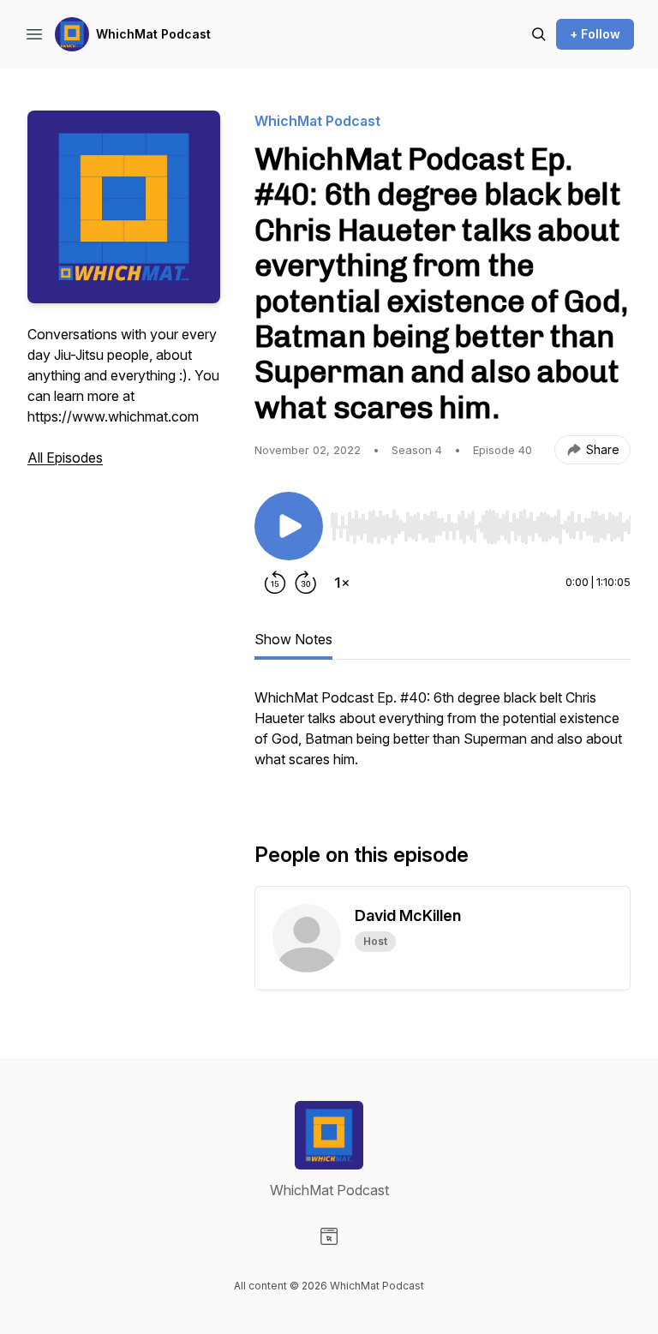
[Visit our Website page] (329, 1236)
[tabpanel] (442, 737)
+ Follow (595, 34)
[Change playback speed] (342, 583)
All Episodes (65, 457)
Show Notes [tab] (293, 639)
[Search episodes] (539, 34)
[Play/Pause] (288, 526)
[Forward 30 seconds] (306, 583)
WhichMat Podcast (153, 34)
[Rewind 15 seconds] (275, 583)
